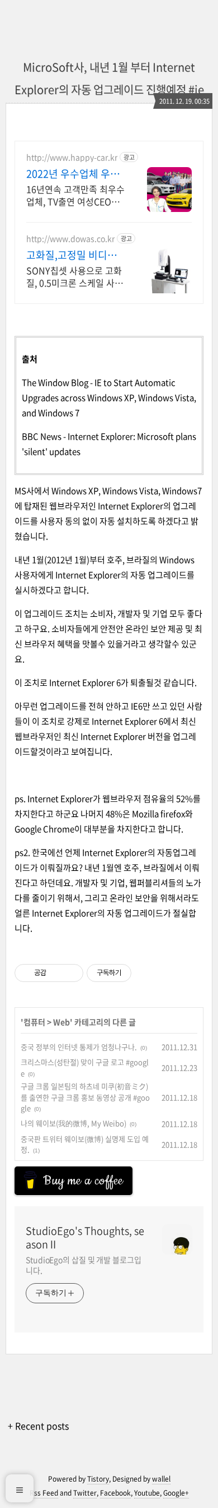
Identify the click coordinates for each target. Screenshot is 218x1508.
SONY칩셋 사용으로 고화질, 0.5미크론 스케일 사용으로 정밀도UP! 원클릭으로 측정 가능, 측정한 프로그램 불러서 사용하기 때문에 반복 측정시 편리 (74, 276)
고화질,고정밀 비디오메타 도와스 (71, 255)
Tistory (98, 1479)
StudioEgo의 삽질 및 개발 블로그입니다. (83, 1265)
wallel (161, 1479)
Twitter (85, 1493)
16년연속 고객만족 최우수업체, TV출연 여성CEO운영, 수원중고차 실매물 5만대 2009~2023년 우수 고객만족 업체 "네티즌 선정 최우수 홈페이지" (75, 194)
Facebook (115, 1493)
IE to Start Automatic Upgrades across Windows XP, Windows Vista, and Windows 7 (109, 397)
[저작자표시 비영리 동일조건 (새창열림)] (146, 973)
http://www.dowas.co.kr (70, 238)
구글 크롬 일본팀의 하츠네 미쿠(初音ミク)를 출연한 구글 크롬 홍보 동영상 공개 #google (85, 1097)
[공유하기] (57, 973)
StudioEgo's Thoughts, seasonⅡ (85, 1237)
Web (61, 1021)
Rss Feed (44, 1493)
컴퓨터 (34, 1021)
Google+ (176, 1493)
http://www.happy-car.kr (71, 157)
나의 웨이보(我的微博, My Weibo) (73, 1123)
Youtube (147, 1493)
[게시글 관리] (71, 973)
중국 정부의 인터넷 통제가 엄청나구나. (79, 1046)
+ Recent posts (38, 1425)
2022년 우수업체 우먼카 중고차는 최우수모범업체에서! (73, 174)
